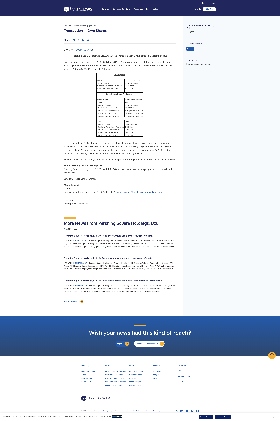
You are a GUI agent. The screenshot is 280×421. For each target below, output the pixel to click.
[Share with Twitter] (78, 40)
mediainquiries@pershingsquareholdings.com (139, 191)
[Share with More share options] (97, 40)
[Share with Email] (88, 40)
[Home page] (78, 9)
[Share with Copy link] (93, 40)
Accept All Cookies (223, 417)
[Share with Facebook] (83, 40)
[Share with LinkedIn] (73, 40)
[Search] (203, 3)
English (190, 49)
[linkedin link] (181, 411)
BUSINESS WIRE (84, 49)
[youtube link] (187, 411)
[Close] (273, 417)
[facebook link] (192, 411)
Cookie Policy (117, 416)
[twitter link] (176, 411)
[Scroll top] (272, 355)
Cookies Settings (206, 417)
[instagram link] (197, 411)
